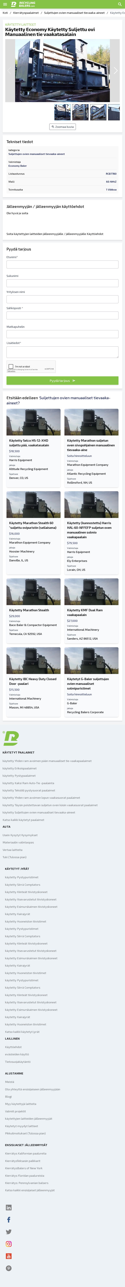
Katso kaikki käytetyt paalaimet (23, 820)
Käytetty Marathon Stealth (29, 610)
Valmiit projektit (15, 1111)
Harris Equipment (20, 460)
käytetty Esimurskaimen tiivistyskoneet (31, 906)
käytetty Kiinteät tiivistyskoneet (26, 892)
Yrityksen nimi (16, 292)
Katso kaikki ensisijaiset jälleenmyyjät (30, 1190)
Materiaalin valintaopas (18, 842)
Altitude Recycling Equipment (28, 469)
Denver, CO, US (18, 478)
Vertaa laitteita (12, 850)
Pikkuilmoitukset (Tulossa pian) (25, 1133)
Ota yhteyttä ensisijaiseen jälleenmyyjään (32, 1089)
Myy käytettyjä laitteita (20, 1104)
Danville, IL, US (18, 560)
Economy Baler (17, 165)
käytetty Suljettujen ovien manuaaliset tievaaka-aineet (39, 812)
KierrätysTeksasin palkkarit (22, 1161)
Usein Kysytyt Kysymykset (20, 835)
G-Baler (72, 703)
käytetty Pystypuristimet (21, 877)
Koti (5, 12)
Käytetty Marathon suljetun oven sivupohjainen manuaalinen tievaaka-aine (91, 445)
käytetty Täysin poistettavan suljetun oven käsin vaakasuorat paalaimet (50, 805)
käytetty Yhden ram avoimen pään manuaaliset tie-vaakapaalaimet (47, 761)
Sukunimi (12, 276)
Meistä (9, 1082)
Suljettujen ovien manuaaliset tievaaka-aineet (74, 12)
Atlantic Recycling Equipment (86, 473)
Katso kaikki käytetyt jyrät (22, 1031)
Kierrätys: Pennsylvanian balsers (26, 1183)
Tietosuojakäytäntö (18, 1061)
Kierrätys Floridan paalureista (24, 1175)
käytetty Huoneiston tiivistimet (25, 921)
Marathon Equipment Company (87, 464)
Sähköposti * (15, 308)
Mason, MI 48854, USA (24, 707)
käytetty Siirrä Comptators (22, 884)
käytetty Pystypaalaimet (19, 775)
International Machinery (83, 629)
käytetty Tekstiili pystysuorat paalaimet (29, 790)
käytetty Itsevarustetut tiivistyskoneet (30, 899)
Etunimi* (12, 257)
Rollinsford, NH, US (79, 482)
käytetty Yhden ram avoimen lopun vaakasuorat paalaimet (41, 797)
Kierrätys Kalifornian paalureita (25, 1153)
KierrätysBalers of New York (23, 1168)
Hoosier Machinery (22, 551)
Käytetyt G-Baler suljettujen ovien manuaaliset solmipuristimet (88, 683)
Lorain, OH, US (76, 569)
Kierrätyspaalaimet (26, 12)
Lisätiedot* (14, 343)
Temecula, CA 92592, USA (25, 634)
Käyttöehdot (13, 1047)
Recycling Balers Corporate (85, 712)
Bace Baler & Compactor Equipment (33, 625)
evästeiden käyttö (17, 1054)
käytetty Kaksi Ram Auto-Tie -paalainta (28, 783)
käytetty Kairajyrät (17, 914)
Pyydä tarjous (60, 381)
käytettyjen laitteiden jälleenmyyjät (28, 1118)
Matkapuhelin (16, 326)
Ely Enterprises (77, 560)
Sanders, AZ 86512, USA (82, 638)
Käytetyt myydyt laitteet (21, 1126)
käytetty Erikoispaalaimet (20, 768)
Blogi (8, 1096)
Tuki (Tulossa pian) (15, 857)
